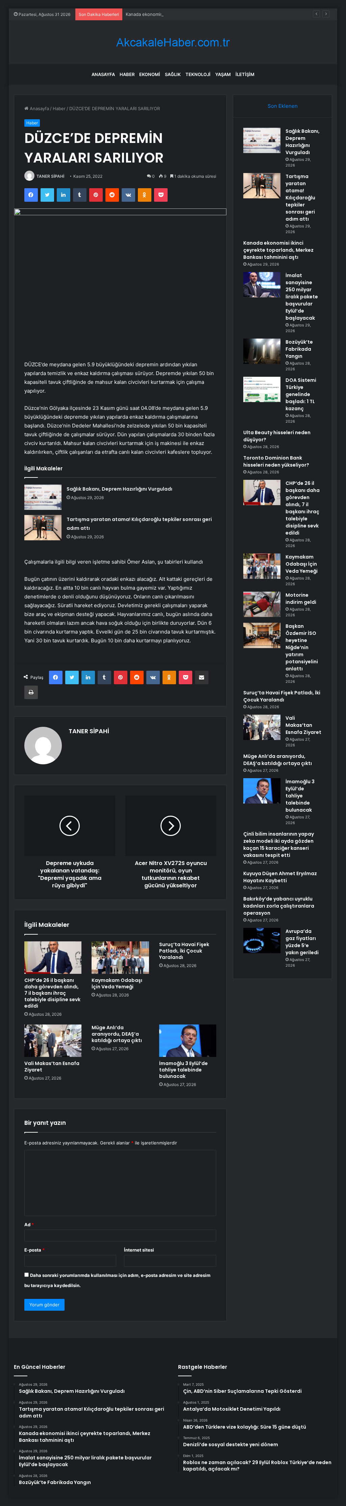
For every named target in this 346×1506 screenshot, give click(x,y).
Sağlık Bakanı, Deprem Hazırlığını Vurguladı (119, 489)
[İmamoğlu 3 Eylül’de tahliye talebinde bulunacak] (188, 1040)
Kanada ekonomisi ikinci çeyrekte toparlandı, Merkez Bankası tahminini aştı (204, 14)
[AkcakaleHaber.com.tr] (173, 42)
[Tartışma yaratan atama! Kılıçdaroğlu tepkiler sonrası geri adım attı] (42, 527)
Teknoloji (198, 74)
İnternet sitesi (139, 1250)
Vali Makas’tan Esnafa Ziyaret (51, 1066)
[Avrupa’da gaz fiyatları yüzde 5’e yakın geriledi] (261, 940)
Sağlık (173, 74)
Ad (29, 1224)
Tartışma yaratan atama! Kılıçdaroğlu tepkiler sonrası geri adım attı (300, 197)
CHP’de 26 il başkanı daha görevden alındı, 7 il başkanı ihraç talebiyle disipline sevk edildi (52, 993)
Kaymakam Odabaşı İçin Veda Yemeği (117, 983)
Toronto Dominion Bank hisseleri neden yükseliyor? (276, 461)
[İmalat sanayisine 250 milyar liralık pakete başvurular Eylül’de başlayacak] (261, 284)
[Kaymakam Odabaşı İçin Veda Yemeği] (120, 957)
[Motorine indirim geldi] (261, 604)
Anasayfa (103, 74)
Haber (127, 74)
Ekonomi (149, 74)
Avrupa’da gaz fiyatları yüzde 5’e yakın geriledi (302, 942)
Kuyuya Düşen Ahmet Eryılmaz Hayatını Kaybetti (280, 877)
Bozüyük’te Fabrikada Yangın (299, 349)
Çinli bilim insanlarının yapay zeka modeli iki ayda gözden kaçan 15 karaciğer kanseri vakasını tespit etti (278, 845)
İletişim (245, 74)
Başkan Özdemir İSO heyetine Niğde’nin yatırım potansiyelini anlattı (302, 647)
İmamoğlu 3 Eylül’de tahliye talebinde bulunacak (183, 1070)
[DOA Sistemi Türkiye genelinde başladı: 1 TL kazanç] (261, 389)
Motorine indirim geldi (301, 599)
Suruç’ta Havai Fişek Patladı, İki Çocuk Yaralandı (184, 951)
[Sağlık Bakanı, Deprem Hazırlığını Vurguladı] (42, 497)
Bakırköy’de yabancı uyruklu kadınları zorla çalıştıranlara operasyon (278, 905)
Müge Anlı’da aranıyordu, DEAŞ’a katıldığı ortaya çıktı (117, 1034)
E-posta (34, 1250)
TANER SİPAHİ (50, 176)
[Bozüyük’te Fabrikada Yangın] (261, 351)
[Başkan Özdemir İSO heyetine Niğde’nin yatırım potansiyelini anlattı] (261, 635)
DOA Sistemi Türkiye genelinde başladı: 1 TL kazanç (301, 394)
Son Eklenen (283, 106)
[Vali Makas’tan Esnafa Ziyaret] (53, 1040)
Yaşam (223, 74)
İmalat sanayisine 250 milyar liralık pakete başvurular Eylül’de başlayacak (302, 296)
